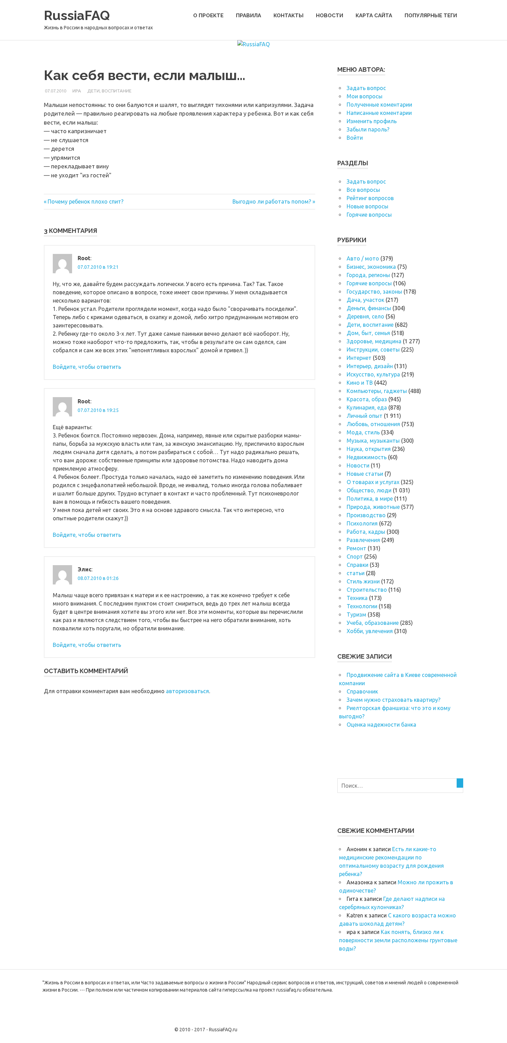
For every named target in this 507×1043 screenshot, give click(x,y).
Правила (248, 15)
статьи (356, 573)
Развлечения (363, 540)
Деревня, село (365, 316)
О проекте (208, 15)
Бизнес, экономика (371, 267)
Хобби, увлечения (370, 631)
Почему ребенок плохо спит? (85, 201)
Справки (357, 565)
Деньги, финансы (369, 308)
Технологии (362, 606)
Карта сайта (374, 15)
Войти (355, 138)
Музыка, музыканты (373, 440)
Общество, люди (369, 490)
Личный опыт (364, 416)
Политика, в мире (370, 498)
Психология (362, 523)
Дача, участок (365, 300)
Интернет (359, 358)
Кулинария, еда (367, 407)
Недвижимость (367, 457)
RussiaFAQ (77, 15)
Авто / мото (363, 258)
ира (76, 90)
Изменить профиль (372, 121)
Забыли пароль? (368, 129)
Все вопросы (363, 190)
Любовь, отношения (373, 424)
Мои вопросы (364, 96)
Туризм (356, 614)
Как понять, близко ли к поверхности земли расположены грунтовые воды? (398, 940)
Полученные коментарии (379, 104)
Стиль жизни (363, 581)
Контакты (289, 15)
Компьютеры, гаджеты (377, 391)
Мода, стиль (363, 432)
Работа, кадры (366, 532)
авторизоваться (187, 691)
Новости (329, 15)
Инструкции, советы (373, 349)
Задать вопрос (366, 88)
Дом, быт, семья (368, 333)
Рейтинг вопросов (370, 198)
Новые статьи (365, 474)
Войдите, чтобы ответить (87, 367)
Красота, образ (367, 399)
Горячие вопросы (369, 214)
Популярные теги (431, 15)
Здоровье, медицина (374, 341)
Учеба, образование (373, 623)
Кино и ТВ (360, 383)
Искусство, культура (373, 374)
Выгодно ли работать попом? (271, 201)
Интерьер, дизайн (370, 366)
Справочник (362, 691)
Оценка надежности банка (381, 724)
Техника (357, 598)
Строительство (367, 590)
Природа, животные (373, 507)
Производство (366, 515)
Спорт (355, 556)
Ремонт (356, 548)
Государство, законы (374, 291)
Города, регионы (368, 275)
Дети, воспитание (109, 90)
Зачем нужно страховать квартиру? (393, 700)
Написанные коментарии (379, 113)
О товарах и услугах (373, 482)
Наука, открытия (369, 449)
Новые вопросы (367, 206)
